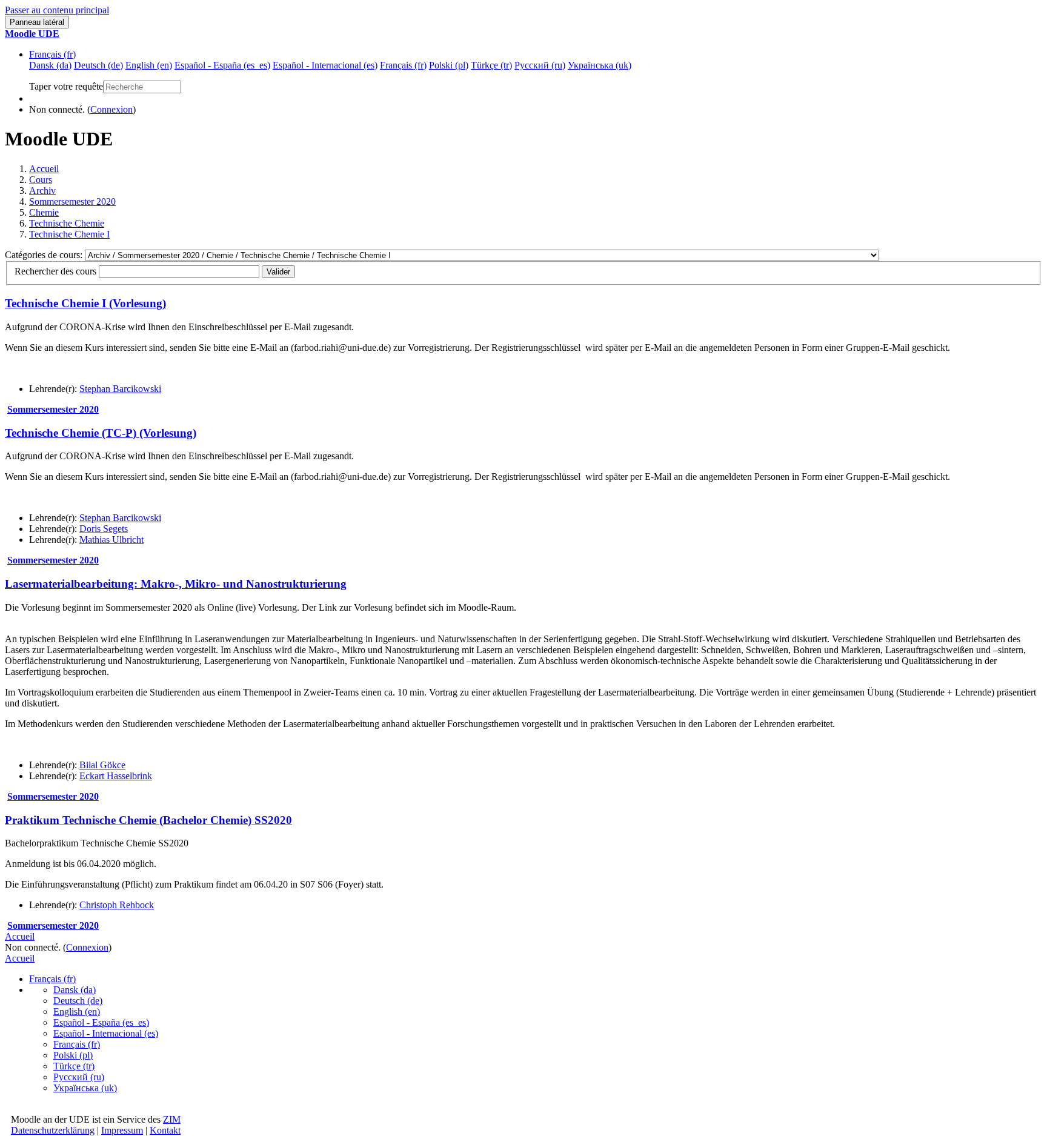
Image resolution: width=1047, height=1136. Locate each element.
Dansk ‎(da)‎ (74, 990)
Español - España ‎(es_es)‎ (101, 1022)
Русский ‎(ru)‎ (78, 1077)
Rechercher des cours (55, 271)
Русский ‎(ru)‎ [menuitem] (539, 65)
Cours (40, 179)
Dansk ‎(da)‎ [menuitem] (50, 65)
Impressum (122, 1130)
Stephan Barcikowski (120, 389)
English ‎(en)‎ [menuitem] (148, 65)
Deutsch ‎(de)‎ (77, 1000)
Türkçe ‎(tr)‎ (74, 1066)
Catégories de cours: (45, 255)
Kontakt (165, 1130)
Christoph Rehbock (116, 905)
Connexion (111, 109)
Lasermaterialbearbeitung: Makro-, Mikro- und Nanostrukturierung (176, 583)
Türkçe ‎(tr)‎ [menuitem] (491, 65)
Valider (278, 271)
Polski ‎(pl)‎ (73, 1055)
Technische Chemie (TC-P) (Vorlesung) (100, 433)
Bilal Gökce (102, 765)
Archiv (42, 190)
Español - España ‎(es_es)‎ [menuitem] (222, 65)
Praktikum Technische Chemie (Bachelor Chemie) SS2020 (148, 820)
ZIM (172, 1119)
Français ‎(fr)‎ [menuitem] (403, 65)
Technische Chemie (66, 223)
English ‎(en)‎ (76, 1011)
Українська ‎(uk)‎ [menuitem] (599, 65)
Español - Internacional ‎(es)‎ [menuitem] (325, 65)
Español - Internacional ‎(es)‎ (105, 1033)
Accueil (44, 169)
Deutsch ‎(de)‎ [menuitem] (98, 65)
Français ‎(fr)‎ (52, 54)
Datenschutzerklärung (53, 1130)
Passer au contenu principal (57, 10)
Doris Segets (103, 528)
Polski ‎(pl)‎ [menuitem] (448, 65)
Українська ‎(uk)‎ (85, 1088)
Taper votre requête (66, 86)
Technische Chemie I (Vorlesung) (85, 303)
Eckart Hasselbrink (115, 776)
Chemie (44, 212)
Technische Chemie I (69, 234)
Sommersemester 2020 (72, 201)
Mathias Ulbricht (111, 539)
